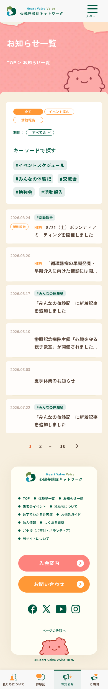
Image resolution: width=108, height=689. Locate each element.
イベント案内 (59, 111)
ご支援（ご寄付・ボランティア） (47, 530)
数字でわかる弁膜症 (38, 514)
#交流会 (68, 178)
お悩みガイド (71, 514)
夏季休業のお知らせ (54, 380)
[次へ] (76, 446)
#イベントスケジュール (40, 165)
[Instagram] (75, 609)
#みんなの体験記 (33, 178)
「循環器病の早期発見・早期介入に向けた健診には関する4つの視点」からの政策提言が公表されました (65, 267)
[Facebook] (32, 609)
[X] (46, 609)
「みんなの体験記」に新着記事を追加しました (65, 307)
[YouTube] (61, 609)
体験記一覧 (46, 498)
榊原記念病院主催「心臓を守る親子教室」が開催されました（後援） (65, 343)
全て (28, 111)
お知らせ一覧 (73, 498)
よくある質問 (54, 522)
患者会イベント (34, 506)
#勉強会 (24, 192)
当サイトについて (36, 538)
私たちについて (66, 506)
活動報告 (28, 119)
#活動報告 (52, 192)
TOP (11, 62)
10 (63, 446)
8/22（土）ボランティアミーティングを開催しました (65, 231)
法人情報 (29, 522)
